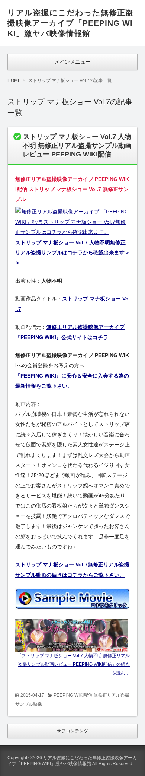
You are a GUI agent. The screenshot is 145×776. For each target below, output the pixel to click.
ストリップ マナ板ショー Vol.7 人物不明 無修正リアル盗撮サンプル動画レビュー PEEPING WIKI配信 (77, 145)
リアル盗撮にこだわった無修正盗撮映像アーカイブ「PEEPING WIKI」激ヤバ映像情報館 (70, 23)
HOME (14, 80)
